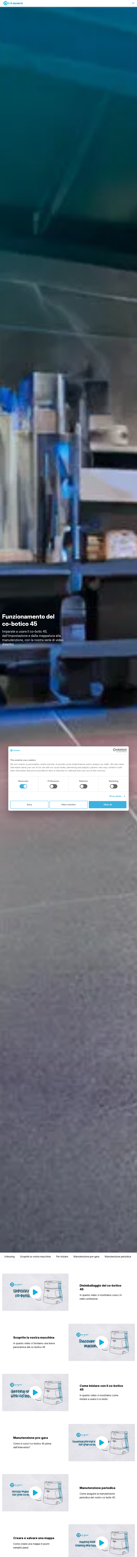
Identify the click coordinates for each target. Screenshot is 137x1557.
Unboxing (9, 1256)
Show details (115, 796)
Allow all (108, 804)
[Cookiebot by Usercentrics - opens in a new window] (115, 750)
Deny (29, 804)
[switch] (53, 786)
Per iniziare (62, 1256)
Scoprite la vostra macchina (35, 1256)
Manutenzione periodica (118, 1256)
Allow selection (68, 804)
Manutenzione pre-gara (86, 1256)
